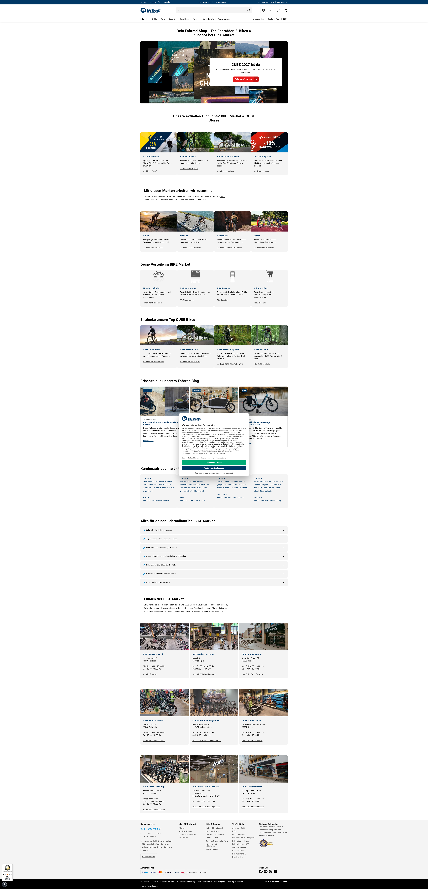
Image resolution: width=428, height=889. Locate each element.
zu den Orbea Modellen (153, 248)
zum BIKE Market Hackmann (204, 674)
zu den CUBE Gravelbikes (153, 361)
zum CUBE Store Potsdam (253, 807)
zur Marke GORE (150, 171)
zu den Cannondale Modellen (229, 248)
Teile (163, 19)
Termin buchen (224, 19)
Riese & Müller (175, 200)
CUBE (222, 196)
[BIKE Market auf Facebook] (261, 872)
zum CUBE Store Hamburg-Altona (206, 740)
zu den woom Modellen (264, 248)
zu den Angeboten (261, 171)
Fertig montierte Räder (152, 303)
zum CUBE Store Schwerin (154, 740)
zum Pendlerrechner (225, 171)
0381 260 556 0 (150, 828)
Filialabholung (260, 303)
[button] (214, 530)
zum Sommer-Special (189, 168)
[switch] (7, 879)
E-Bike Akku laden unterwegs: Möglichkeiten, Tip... (256, 423)
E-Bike (154, 19)
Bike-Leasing (222, 300)
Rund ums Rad (273, 19)
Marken (195, 19)
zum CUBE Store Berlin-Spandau (206, 807)
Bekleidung (184, 19)
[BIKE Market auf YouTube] (266, 872)
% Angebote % (208, 19)
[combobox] (214, 10)
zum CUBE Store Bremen (252, 740)
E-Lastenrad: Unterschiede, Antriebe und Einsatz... (162, 423)
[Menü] (11, 865)
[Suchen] (249, 10)
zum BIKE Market (150, 674)
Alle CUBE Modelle (262, 364)
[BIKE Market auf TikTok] (275, 872)
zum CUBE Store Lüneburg (154, 809)
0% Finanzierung (187, 300)
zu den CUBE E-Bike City (190, 361)
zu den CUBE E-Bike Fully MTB (230, 364)
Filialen (268, 10)
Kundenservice (258, 19)
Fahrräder (144, 19)
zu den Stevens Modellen (190, 248)
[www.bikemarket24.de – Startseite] (150, 10)
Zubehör (172, 19)
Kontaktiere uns (148, 857)
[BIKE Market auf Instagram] (270, 872)
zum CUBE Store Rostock (252, 674)
